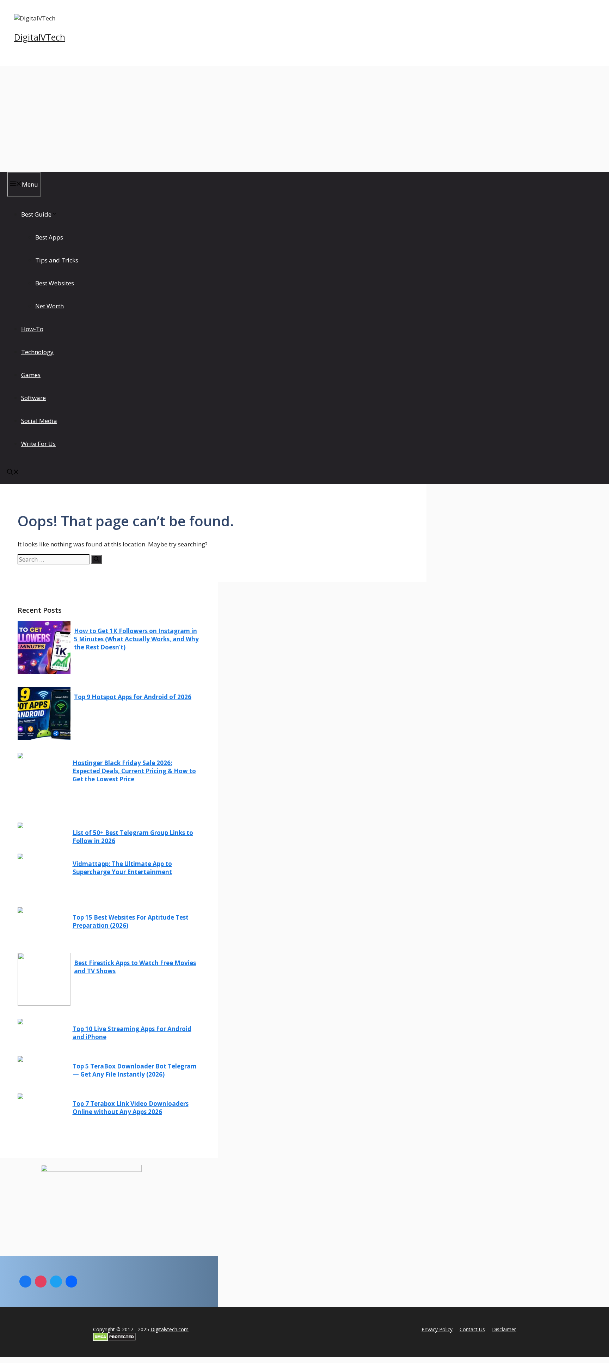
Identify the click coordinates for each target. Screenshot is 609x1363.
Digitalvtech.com (169, 1329)
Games (31, 375)
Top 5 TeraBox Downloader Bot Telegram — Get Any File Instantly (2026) (135, 1070)
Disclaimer (504, 1329)
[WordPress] (71, 1281)
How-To (32, 329)
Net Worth (49, 306)
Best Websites (54, 283)
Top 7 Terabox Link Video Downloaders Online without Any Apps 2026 (131, 1108)
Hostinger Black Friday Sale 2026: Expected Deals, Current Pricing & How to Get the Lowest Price (134, 771)
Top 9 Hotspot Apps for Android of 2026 (132, 697)
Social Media (39, 421)
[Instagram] (41, 1281)
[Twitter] (56, 1281)
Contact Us (472, 1329)
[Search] (96, 559)
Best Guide (36, 214)
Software (33, 398)
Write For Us (38, 444)
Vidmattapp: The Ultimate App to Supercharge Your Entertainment (122, 868)
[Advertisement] (304, 118)
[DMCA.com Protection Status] (114, 1339)
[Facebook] (25, 1281)
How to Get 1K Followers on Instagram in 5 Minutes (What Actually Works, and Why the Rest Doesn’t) (136, 639)
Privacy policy (437, 1329)
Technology (37, 352)
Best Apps (49, 237)
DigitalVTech (39, 37)
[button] (13, 472)
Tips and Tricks (56, 260)
